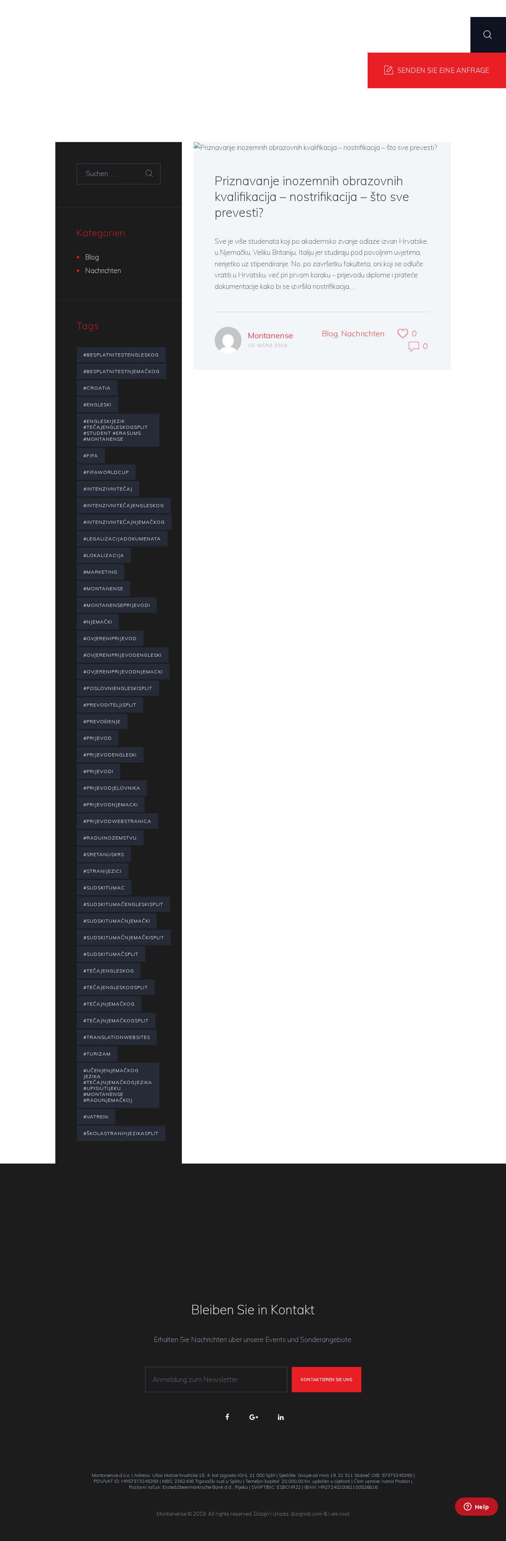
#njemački (97, 622)
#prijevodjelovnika (111, 788)
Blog (330, 333)
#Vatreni (96, 1117)
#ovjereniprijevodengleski (122, 655)
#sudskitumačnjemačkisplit (123, 937)
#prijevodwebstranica (117, 821)
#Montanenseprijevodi (116, 605)
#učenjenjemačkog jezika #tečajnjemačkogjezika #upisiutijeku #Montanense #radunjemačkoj (117, 1085)
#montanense (103, 588)
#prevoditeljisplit (109, 705)
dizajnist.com (306, 1513)
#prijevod (97, 738)
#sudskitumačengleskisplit (123, 904)
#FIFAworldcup (106, 472)
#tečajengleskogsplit (115, 987)
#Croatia (97, 388)
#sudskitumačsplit (110, 954)
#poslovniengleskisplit (117, 688)
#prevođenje (102, 721)
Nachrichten (363, 333)
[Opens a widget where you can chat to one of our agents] (476, 1517)
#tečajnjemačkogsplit (116, 1021)
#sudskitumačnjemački (116, 921)
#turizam (97, 1054)
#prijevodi (98, 771)
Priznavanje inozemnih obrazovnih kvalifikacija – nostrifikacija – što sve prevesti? (312, 196)
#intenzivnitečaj (107, 489)
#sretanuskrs (103, 854)
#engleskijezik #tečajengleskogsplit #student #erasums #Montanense (115, 430)
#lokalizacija (103, 555)
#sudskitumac (104, 888)
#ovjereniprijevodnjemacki (123, 672)
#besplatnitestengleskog (121, 355)
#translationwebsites (116, 1037)
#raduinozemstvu (110, 838)
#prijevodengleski (110, 755)
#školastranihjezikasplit (121, 1133)
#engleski (97, 405)
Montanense (270, 335)
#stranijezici (102, 871)
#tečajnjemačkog (109, 1004)
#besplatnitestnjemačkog (121, 371)
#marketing (100, 572)
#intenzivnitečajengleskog (123, 505)
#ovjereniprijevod (110, 638)
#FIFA (90, 456)
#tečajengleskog (108, 971)
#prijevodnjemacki (110, 804)
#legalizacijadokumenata (122, 539)
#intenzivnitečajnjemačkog (124, 522)
